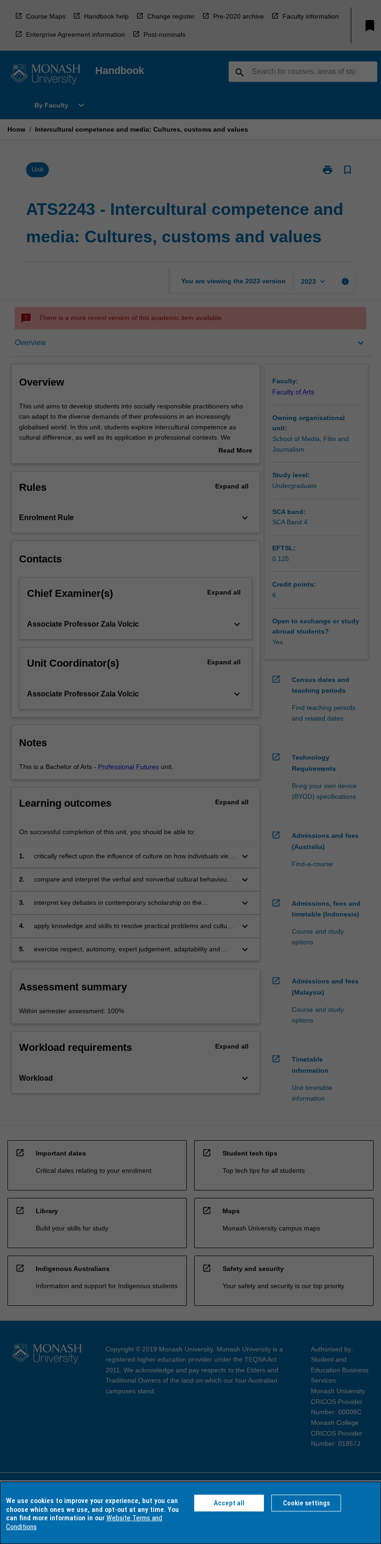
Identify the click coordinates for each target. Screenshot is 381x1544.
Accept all (229, 1503)
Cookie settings (306, 1503)
